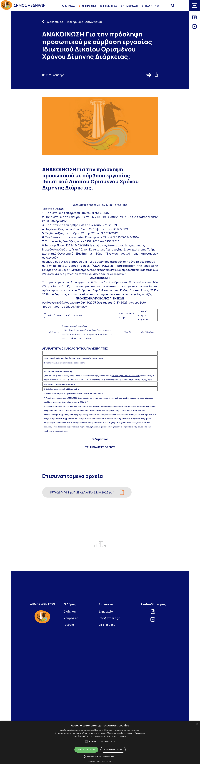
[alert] (100, 742)
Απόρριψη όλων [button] (113, 749)
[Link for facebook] (194, 18)
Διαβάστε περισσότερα (115, 736)
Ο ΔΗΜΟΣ (68, 5)
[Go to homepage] (6, 5)
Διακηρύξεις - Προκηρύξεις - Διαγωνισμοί (74, 22)
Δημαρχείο (106, 611)
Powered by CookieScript (100, 761)
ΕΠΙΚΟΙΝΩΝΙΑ (150, 5)
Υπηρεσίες (71, 618)
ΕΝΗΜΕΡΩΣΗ (129, 5)
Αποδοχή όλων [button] (86, 749)
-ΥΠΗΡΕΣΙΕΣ (88, 5)
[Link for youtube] (194, 27)
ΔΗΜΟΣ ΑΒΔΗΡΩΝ (29, 5)
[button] (100, 756)
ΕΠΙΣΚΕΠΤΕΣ (108, 5)
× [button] (196, 724)
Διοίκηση (70, 611)
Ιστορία (69, 624)
